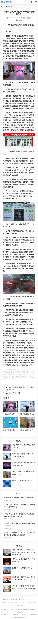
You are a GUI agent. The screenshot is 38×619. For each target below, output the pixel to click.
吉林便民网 (15, 2)
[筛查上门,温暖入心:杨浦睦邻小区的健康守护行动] (27, 422)
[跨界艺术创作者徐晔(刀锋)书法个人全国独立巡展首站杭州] (27, 407)
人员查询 (19, 612)
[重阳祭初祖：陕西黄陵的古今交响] (7, 570)
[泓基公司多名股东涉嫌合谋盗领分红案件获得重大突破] (10, 422)
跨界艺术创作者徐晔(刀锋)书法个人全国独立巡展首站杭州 (23, 455)
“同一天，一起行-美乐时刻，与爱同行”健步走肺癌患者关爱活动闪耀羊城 (23, 587)
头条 (12, 6)
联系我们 (32, 609)
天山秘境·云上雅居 (14, 393)
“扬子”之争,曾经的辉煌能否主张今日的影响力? (23, 560)
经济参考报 (14, 600)
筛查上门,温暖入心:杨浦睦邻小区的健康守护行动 (23, 473)
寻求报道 (17, 609)
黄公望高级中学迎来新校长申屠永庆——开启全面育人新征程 (23, 578)
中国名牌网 (22, 600)
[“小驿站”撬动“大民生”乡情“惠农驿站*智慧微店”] (10, 407)
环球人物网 (19, 605)
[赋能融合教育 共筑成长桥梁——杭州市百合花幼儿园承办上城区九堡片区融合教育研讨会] (7, 552)
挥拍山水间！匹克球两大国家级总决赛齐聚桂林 (19, 497)
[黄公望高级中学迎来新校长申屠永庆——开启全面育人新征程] (7, 579)
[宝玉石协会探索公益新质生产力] (7, 483)
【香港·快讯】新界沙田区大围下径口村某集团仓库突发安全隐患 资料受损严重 (19, 515)
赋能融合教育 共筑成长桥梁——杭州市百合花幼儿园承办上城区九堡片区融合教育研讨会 (23, 552)
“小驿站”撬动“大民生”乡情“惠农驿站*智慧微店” (17, 414)
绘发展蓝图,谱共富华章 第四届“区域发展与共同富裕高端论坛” (19, 524)
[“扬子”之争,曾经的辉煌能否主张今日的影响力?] (7, 561)
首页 (2, 6)
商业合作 (25, 609)
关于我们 (10, 609)
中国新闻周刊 (31, 602)
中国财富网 (14, 602)
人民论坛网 (22, 602)
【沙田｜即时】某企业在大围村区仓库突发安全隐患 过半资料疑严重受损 (19, 506)
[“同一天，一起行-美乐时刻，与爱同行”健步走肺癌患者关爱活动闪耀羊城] (7, 588)
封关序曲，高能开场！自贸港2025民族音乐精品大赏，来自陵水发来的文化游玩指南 (19, 534)
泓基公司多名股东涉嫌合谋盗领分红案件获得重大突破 (23, 464)
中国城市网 (6, 602)
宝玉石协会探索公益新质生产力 (22, 481)
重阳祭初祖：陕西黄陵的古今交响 (22, 568)
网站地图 (3, 609)
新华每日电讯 (31, 600)
